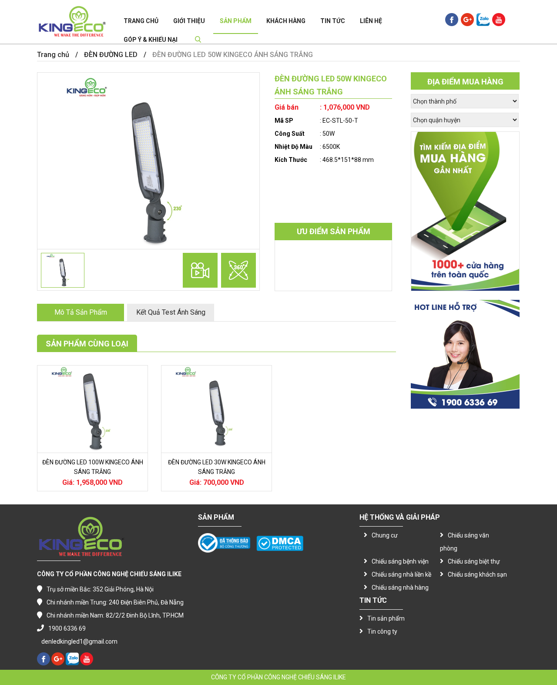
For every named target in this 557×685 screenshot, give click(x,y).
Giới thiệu (189, 20)
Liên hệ (371, 20)
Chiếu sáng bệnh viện (400, 561)
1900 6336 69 (67, 628)
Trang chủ (141, 20)
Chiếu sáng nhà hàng (400, 587)
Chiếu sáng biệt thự (474, 561)
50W (328, 133)
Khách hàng (285, 20)
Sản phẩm (236, 20)
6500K (331, 146)
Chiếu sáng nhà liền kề (401, 574)
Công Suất (290, 133)
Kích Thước (291, 159)
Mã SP (284, 120)
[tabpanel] (148, 162)
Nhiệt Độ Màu (293, 146)
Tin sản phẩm (386, 618)
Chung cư (385, 535)
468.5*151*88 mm (348, 159)
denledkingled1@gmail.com (79, 641)
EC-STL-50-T (340, 120)
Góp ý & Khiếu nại (151, 39)
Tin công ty (382, 631)
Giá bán (287, 107)
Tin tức (332, 20)
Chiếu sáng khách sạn (477, 574)
